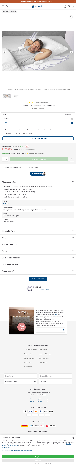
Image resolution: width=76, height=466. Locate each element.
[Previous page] (4, 52)
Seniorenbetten (44, 358)
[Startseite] (37, 6)
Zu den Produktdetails (39, 138)
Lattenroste (43, 362)
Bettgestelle (43, 350)
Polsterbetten (28, 354)
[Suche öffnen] (7, 6)
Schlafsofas (28, 366)
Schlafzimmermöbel (30, 350)
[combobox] (5, 159)
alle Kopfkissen (39, 278)
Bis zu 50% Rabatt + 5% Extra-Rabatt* (41, 1)
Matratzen (27, 362)
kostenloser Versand (30, 149)
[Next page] (71, 52)
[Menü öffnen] (3, 6)
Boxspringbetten (29, 358)
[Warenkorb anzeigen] (73, 6)
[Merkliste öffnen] (69, 6)
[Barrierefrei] (65, 6)
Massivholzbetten (45, 354)
